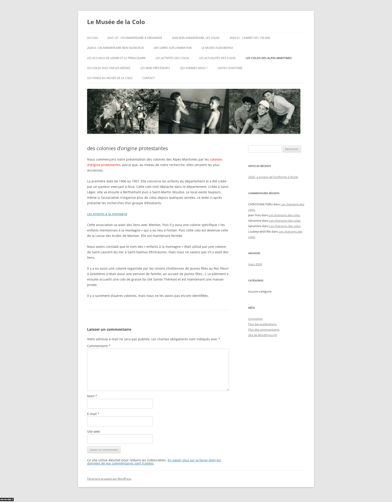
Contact (148, 78)
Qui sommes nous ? (194, 68)
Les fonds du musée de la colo (109, 78)
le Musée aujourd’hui (217, 48)
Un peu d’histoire (230, 68)
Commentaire (98, 346)
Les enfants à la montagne (107, 214)
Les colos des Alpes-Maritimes (269, 58)
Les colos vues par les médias (108, 68)
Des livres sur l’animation (173, 48)
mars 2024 (255, 264)
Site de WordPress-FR (262, 335)
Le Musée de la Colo (116, 22)
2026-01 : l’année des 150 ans (250, 38)
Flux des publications (262, 324)
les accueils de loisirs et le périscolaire (116, 58)
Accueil (92, 38)
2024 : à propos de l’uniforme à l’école (273, 177)
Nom (92, 396)
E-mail (93, 414)
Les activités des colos (172, 58)
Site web (93, 431)
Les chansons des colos (284, 215)
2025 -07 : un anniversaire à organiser (134, 38)
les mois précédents (155, 68)
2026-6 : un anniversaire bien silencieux (115, 48)
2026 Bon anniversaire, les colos (196, 38)
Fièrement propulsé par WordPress (109, 479)
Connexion (255, 319)
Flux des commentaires (263, 330)
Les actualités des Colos (217, 58)
